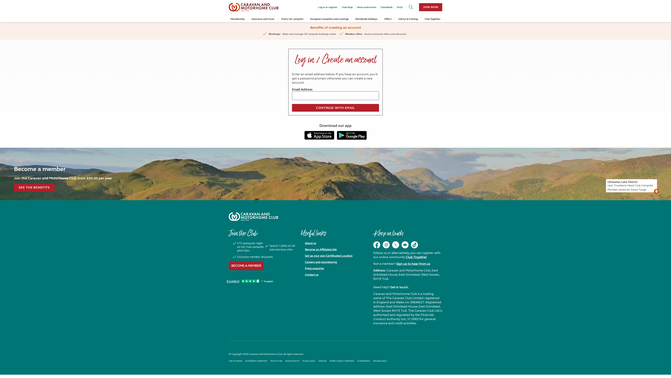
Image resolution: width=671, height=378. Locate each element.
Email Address (302, 89)
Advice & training (408, 19)
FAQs (400, 7)
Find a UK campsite (292, 19)
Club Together (433, 19)
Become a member (246, 266)
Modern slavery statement (342, 361)
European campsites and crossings (329, 19)
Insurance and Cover (263, 19)
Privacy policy (308, 361)
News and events (366, 7)
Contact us (311, 274)
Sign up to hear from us (413, 264)
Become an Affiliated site (321, 249)
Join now (430, 7)
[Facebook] (376, 244)
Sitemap (322, 361)
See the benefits (34, 187)
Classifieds (386, 7)
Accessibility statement (256, 361)
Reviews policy (380, 361)
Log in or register (327, 7)
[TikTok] (414, 244)
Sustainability (363, 361)
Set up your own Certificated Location (328, 255)
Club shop (347, 7)
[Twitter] (395, 244)
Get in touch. (399, 287)
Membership (237, 19)
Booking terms (292, 361)
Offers (387, 19)
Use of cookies (235, 361)
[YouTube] (405, 244)
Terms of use (276, 361)
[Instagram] (386, 244)
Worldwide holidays (366, 19)
